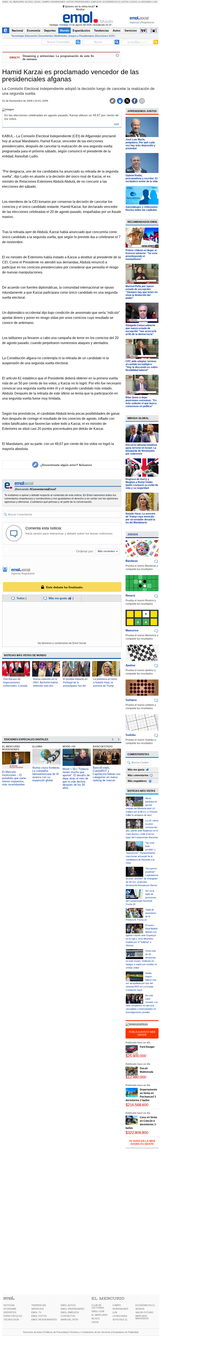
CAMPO (117, 1305)
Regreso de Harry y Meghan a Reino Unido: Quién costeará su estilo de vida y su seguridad (142, 484)
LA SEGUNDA (120, 1316)
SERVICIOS (37, 1309)
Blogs (29, 2)
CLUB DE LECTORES (98, 1306)
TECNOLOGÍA (11, 1319)
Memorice (132, 630)
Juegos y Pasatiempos (81, 35)
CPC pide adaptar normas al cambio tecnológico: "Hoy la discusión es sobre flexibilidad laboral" (142, 366)
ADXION (139, 1309)
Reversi (130, 595)
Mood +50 (69, 746)
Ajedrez (130, 665)
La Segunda (145, 2)
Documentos (46, 35)
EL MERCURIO (100, 1315)
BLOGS (96, 1318)
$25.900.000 (136, 1056)
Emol (6, 2)
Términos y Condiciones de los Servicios (90, 1332)
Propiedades (82, 2)
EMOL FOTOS (39, 1316)
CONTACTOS (68, 1316)
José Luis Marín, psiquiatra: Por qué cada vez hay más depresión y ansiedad (140, 144)
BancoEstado (103, 746)
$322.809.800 (137, 1132)
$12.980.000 (136, 1077)
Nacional (17, 30)
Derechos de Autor (32, 1332)
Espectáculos (81, 30)
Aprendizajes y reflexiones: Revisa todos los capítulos (142, 208)
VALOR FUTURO (144, 1312)
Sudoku (131, 734)
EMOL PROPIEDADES (72, 1309)
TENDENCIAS (38, 1305)
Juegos (132, 534)
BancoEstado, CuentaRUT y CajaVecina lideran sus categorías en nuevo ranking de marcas (107, 774)
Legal (37, 2)
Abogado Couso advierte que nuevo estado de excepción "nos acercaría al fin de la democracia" (141, 330)
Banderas (132, 560)
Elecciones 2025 (104, 35)
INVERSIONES (120, 1309)
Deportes (50, 30)
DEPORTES (10, 1312)
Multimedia (60, 35)
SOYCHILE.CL (120, 1319)
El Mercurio (17, 2)
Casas (133, 2)
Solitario (131, 700)
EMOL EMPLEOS (70, 1312)
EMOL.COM (98, 1311)
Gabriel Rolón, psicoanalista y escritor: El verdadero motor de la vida (142, 178)
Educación (31, 35)
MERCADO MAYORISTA (141, 1317)
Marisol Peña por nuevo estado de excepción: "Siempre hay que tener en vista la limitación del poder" (141, 292)
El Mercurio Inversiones (11, 748)
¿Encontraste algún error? (66, 465)
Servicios (131, 30)
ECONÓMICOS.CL (145, 1305)
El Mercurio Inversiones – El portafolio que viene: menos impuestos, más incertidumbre (14, 778)
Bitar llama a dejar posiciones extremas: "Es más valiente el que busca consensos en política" (141, 402)
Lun (155, 2)
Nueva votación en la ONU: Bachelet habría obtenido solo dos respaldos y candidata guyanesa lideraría (45, 686)
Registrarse (147, 22)
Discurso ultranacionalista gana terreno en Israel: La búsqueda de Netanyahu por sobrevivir (141, 449)
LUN (115, 1312)
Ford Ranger (147, 1046)
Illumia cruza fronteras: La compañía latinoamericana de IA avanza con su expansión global (46, 774)
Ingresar (134, 22)
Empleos (96, 2)
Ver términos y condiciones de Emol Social (62, 643)
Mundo (64, 30)
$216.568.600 (137, 1105)
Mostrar (80, 9)
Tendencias (101, 30)
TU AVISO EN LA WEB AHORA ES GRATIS (142, 1142)
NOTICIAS (9, 1305)
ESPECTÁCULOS (13, 1316)
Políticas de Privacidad (55, 1332)
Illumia (37, 746)
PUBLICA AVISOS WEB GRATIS (142, 1033)
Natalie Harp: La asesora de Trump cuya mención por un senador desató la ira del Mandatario (140, 518)
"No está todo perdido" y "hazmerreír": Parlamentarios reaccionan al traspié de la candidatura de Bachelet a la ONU (141, 853)
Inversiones (58, 2)
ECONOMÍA (10, 1309)
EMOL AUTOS (68, 1305)
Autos (70, 2)
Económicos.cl (112, 2)
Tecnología (17, 35)
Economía (33, 30)
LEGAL (95, 1322)
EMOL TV (36, 1312)
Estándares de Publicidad (125, 1332)
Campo (46, 2)
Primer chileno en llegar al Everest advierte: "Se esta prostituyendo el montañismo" (141, 255)
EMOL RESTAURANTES (44, 1319)
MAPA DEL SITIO (69, 1319)
